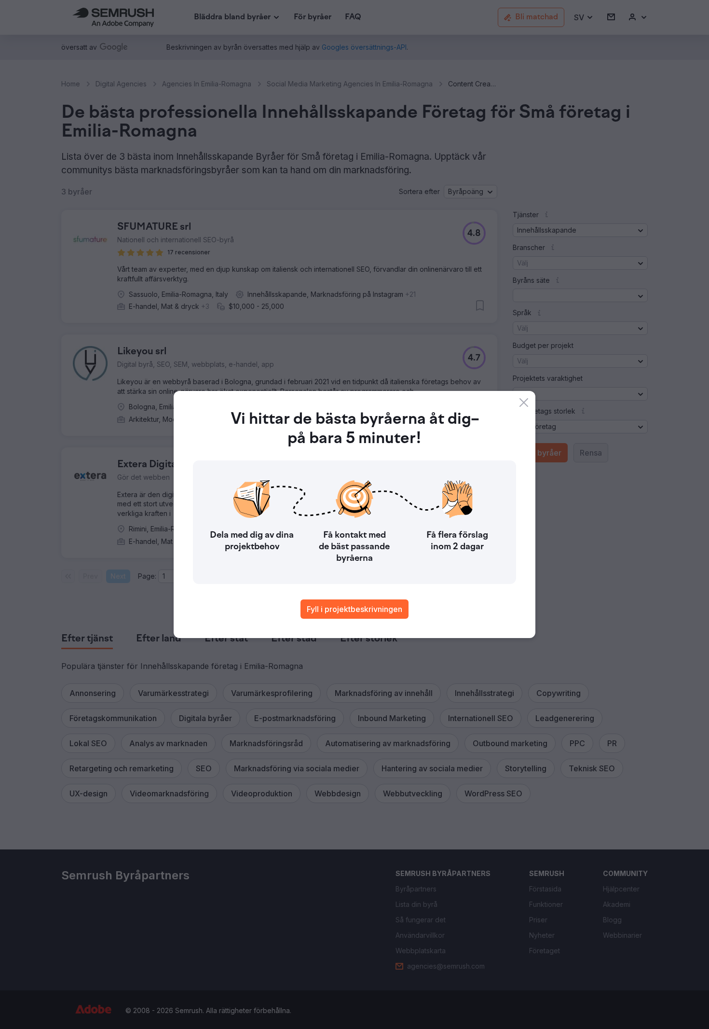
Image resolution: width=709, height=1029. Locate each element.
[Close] (523, 402)
